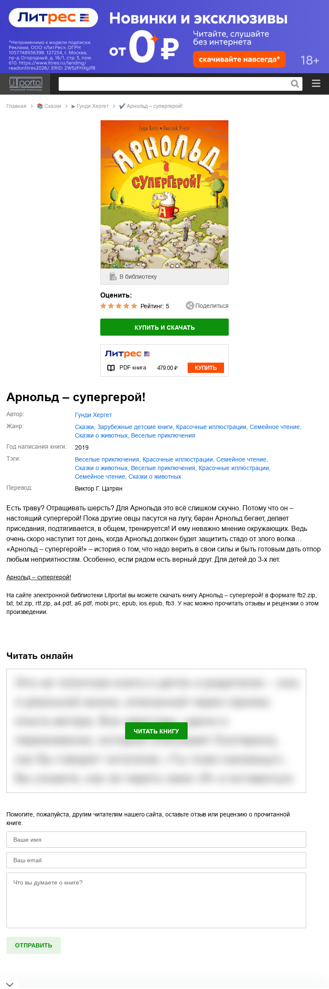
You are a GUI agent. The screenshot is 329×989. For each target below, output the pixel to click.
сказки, (85, 426)
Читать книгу (156, 731)
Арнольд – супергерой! (38, 577)
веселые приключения (163, 435)
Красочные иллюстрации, (235, 468)
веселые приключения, (108, 459)
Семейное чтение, (101, 476)
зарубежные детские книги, (135, 426)
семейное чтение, (276, 426)
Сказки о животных (155, 476)
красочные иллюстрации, (212, 426)
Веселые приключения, (164, 468)
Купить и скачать (165, 327)
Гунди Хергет (93, 106)
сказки (53, 106)
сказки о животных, (102, 435)
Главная (16, 106)
